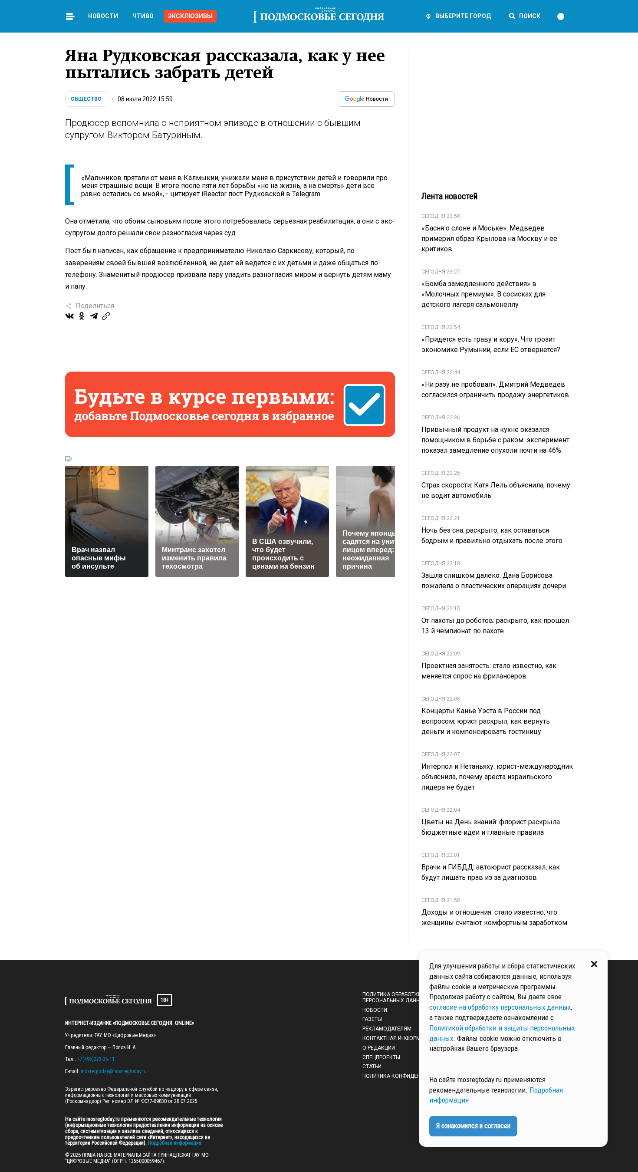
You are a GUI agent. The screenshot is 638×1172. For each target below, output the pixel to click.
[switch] (564, 16)
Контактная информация (398, 1038)
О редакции (378, 1048)
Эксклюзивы (190, 16)
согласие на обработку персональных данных (500, 1007)
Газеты (372, 1019)
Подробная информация (174, 1143)
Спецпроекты (381, 1057)
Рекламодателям (386, 1029)
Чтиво (143, 16)
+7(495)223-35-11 (96, 1059)
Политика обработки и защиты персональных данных (406, 997)
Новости (103, 16)
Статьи (371, 1066)
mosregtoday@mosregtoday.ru (114, 1071)
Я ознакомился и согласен (473, 1126)
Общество (86, 99)
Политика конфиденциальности (408, 1076)
